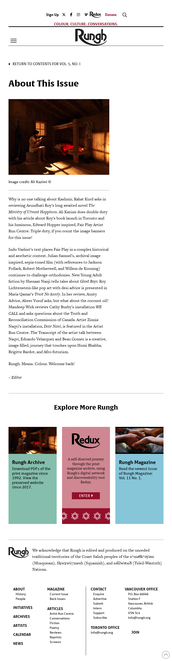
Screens (55, 642)
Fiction (54, 623)
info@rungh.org (102, 632)
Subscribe (100, 618)
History (21, 594)
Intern (97, 608)
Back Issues (57, 599)
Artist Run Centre (62, 614)
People (21, 599)
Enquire (98, 594)
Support (98, 613)
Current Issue (59, 594)
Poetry (54, 628)
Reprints (55, 637)
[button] (13, 41)
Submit (98, 603)
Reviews (55, 632)
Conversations (60, 618)
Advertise (100, 599)
